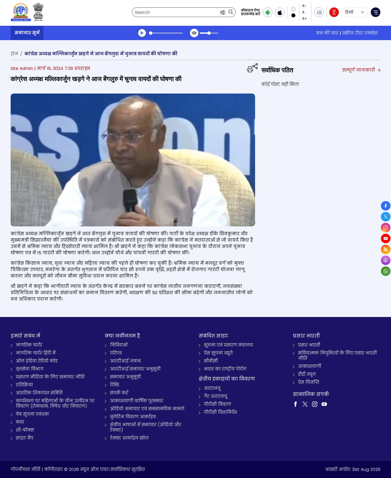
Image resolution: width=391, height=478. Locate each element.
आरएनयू (212, 388)
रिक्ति (114, 385)
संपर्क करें (119, 393)
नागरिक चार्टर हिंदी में (36, 353)
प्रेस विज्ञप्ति (308, 382)
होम (14, 54)
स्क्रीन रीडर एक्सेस (360, 33)
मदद (20, 422)
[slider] (166, 33)
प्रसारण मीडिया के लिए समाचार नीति (50, 377)
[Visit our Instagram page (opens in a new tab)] (314, 404)
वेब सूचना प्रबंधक (32, 414)
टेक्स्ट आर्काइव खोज (129, 438)
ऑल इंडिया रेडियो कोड (37, 361)
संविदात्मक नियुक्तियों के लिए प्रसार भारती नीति (337, 355)
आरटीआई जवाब (125, 361)
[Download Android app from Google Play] (267, 12)
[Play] (142, 33)
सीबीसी (211, 361)
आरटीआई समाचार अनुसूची (135, 369)
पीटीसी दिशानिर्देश (220, 412)
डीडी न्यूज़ (307, 374)
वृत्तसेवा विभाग (29, 369)
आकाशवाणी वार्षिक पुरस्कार (136, 401)
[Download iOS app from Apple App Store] (280, 12)
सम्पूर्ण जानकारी (359, 70)
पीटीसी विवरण (217, 404)
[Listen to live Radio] (334, 12)
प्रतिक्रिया (24, 385)
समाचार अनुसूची (125, 377)
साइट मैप (24, 438)
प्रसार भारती (309, 345)
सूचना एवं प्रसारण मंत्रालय (228, 345)
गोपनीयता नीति (25, 469)
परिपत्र (116, 353)
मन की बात (327, 33)
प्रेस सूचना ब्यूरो (218, 353)
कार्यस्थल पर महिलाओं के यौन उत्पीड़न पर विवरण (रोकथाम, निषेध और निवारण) (55, 403)
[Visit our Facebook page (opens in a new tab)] (295, 404)
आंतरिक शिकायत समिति (39, 393)
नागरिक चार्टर (29, 345)
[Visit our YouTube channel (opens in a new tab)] (324, 404)
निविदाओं (119, 345)
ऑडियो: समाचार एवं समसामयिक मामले (147, 409)
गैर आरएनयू (215, 396)
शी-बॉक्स (25, 430)
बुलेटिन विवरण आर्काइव (133, 417)
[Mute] (194, 33)
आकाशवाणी (309, 366)
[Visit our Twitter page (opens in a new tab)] (305, 404)
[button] (223, 12)
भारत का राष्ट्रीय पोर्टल (225, 369)
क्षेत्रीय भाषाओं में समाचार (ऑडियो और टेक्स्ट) (145, 427)
